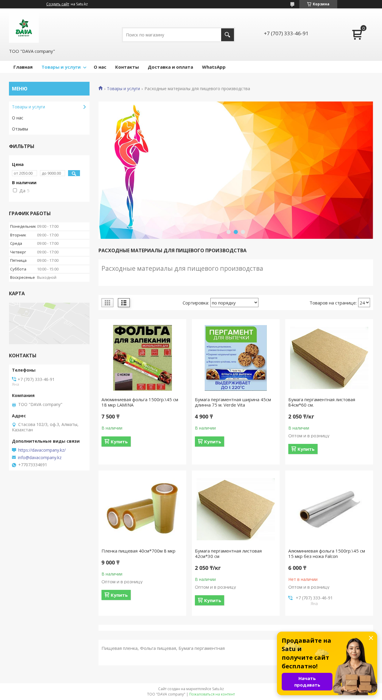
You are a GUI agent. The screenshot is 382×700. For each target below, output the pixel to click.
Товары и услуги (61, 67)
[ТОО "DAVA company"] (24, 28)
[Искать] (227, 34)
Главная (23, 67)
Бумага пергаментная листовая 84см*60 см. (321, 402)
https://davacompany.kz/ (42, 450)
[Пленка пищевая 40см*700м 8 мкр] (142, 509)
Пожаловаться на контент (212, 694)
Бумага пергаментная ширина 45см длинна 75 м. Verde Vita (233, 402)
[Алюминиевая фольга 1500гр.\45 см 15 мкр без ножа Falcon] (329, 509)
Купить (119, 441)
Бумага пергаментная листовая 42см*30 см (228, 553)
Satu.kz (218, 688)
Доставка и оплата (170, 67)
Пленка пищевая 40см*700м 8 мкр (138, 550)
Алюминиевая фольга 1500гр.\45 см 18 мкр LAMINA (139, 402)
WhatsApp (214, 67)
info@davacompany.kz (39, 457)
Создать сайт (57, 4)
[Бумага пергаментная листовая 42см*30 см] (236, 509)
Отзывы (20, 129)
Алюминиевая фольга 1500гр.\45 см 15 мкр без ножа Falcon (326, 553)
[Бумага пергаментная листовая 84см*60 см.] (329, 358)
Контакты (127, 67)
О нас (100, 67)
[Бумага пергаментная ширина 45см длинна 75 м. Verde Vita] (236, 358)
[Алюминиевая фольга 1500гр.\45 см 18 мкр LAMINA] (142, 358)
